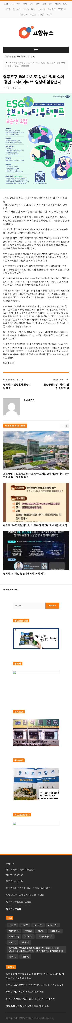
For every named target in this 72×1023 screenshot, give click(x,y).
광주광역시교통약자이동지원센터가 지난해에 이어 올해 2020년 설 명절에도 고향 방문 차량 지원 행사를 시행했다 (36, 949)
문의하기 (62, 9)
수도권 (33, 14)
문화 (31, 3)
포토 (12, 3)
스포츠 (26, 9)
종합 (6, 3)
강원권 (41, 14)
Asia (12, 925)
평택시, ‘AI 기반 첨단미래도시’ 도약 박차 (24, 573)
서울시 (58, 3)
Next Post (59, 379)
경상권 (49, 14)
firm (28, 930)
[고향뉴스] (36, 32)
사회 (19, 3)
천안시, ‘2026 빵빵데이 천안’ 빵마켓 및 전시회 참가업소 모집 (35, 525)
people (55, 930)
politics (14, 936)
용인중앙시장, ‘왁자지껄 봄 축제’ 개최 (56, 386)
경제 (25, 3)
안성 (65, 3)
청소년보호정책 (13, 908)
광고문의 (51, 9)
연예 (50, 3)
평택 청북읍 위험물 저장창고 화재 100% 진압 (27, 1005)
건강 (12, 942)
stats (28, 936)
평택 (8, 9)
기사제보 (41, 9)
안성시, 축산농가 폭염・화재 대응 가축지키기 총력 (30, 998)
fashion (14, 930)
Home (8, 62)
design (52, 925)
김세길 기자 (29, 399)
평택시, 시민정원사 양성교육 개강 (17, 386)
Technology (45, 936)
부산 (33, 9)
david (38, 925)
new (41, 930)
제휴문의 (23, 14)
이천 (25, 956)
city (25, 925)
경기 (25, 942)
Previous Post (14, 379)
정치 (38, 3)
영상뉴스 (16, 9)
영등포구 (17, 87)
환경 (44, 3)
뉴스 (12, 956)
